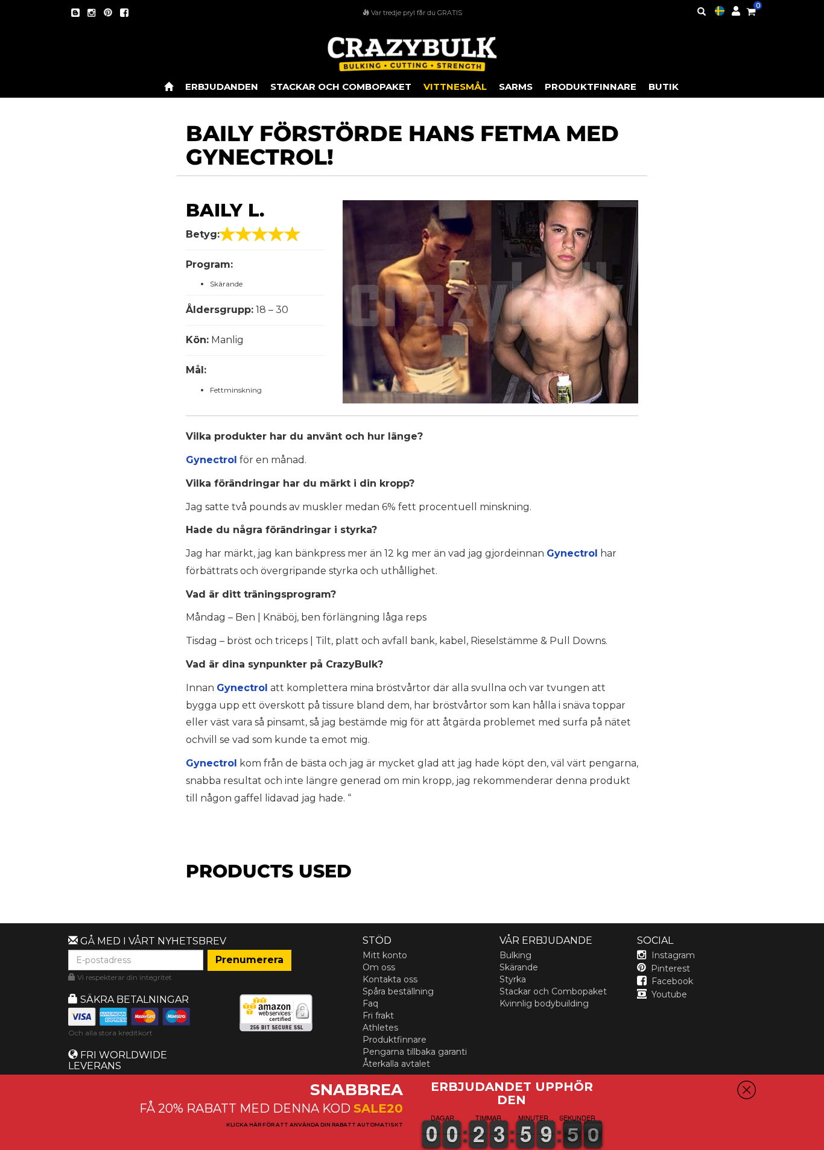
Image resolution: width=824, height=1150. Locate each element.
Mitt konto (385, 955)
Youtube (669, 994)
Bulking (515, 955)
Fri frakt (378, 1015)
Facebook (672, 981)
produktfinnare (590, 86)
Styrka (512, 979)
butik (663, 86)
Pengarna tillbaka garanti (415, 1051)
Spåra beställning (398, 991)
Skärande (518, 967)
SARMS (516, 86)
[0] (751, 9)
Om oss (379, 967)
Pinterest (670, 968)
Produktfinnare (394, 1039)
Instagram (673, 955)
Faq (370, 1003)
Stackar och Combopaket (553, 991)
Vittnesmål (455, 86)
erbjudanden (221, 86)
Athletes (380, 1027)
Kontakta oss (390, 979)
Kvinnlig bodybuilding (544, 1003)
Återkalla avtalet (396, 1063)
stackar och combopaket (340, 86)
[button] (823, 1141)
